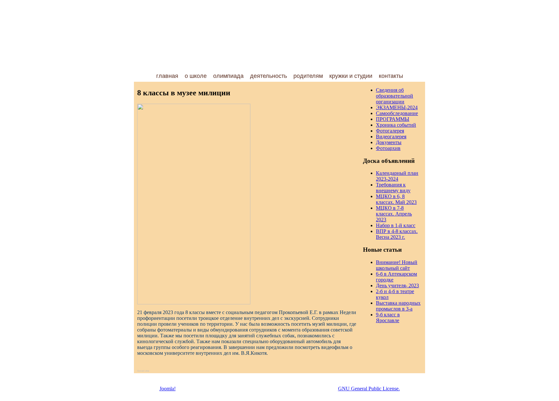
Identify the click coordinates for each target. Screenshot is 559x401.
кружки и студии (350, 76)
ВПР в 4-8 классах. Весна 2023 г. (397, 234)
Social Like (143, 371)
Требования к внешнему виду (393, 187)
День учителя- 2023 (397, 285)
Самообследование (397, 113)
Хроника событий (396, 125)
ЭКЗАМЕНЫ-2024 (397, 107)
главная (167, 76)
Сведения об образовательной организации (394, 95)
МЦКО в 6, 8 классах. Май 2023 (396, 199)
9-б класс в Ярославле (388, 317)
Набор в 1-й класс (395, 225)
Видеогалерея (391, 136)
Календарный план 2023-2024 (397, 176)
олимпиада (228, 76)
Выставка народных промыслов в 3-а (398, 305)
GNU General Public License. (369, 388)
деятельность (268, 76)
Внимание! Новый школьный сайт (396, 265)
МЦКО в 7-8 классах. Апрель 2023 (394, 213)
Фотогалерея (390, 130)
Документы (388, 142)
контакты (391, 76)
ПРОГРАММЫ (392, 119)
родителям (308, 76)
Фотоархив (388, 148)
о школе (196, 76)
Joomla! (167, 388)
